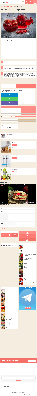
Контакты (20, 394)
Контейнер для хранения (17, 142)
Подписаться (27, 307)
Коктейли (20, 119)
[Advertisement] (18, 51)
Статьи (12, 394)
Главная (5, 394)
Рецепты (9, 394)
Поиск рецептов (25, 394)
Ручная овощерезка (16, 169)
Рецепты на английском (5, 386)
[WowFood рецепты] (4, 2)
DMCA (32, 394)
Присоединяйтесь (32, 360)
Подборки (16, 394)
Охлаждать (13, 116)
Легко (23, 112)
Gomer (20, 121)
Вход (29, 394)
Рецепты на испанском (4, 387)
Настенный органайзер (16, 156)
